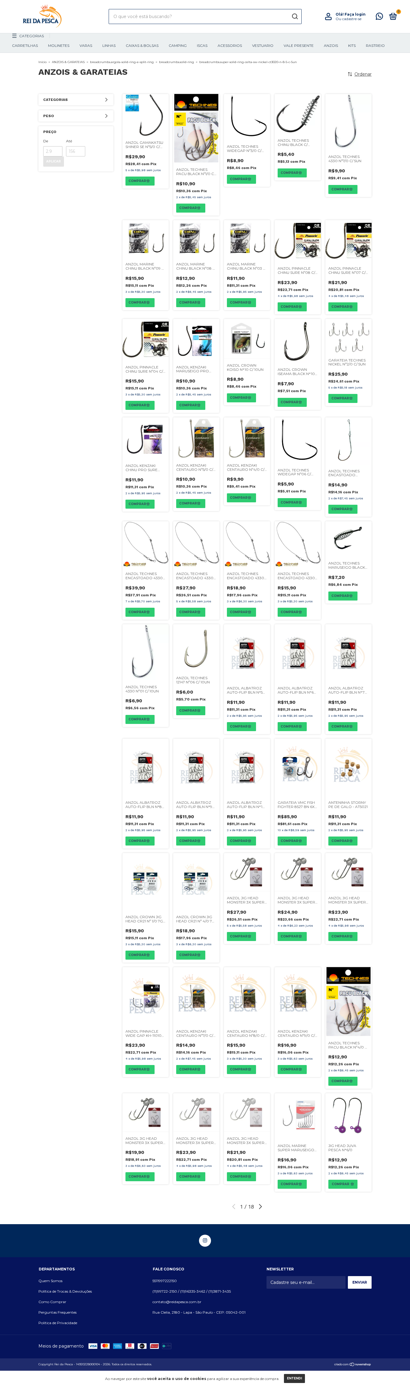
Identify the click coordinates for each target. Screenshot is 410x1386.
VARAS (86, 45)
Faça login (355, 14)
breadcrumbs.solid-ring (176, 62)
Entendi (294, 1378)
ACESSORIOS (230, 45)
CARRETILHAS (25, 45)
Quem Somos (50, 1281)
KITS (352, 45)
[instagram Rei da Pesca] (205, 1241)
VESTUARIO (262, 45)
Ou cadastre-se (348, 19)
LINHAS (109, 45)
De (45, 141)
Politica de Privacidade (57, 1323)
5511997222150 (164, 1281)
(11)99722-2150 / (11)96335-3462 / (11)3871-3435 (191, 1291)
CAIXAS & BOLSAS (142, 45)
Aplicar (53, 161)
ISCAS (202, 45)
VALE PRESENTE (299, 45)
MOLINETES (58, 45)
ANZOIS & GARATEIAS (68, 62)
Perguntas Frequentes (57, 1312)
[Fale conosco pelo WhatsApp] (379, 17)
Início (42, 62)
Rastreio (375, 45)
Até (69, 141)
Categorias (31, 36)
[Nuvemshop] (353, 1365)
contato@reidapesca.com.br (176, 1302)
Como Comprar (52, 1302)
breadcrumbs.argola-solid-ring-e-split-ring (122, 62)
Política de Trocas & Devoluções (65, 1291)
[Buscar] (295, 16)
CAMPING (178, 45)
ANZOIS (331, 45)
